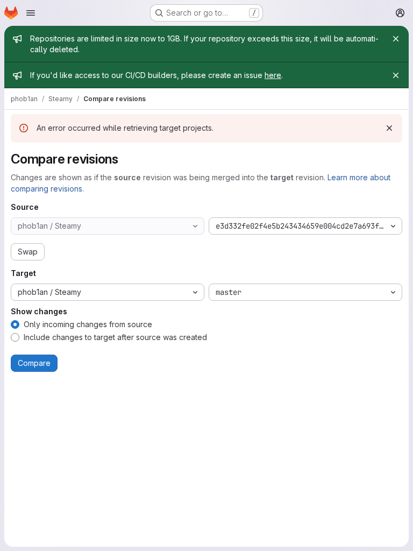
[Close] (395, 38)
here (273, 75)
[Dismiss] (389, 128)
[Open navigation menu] (30, 13)
